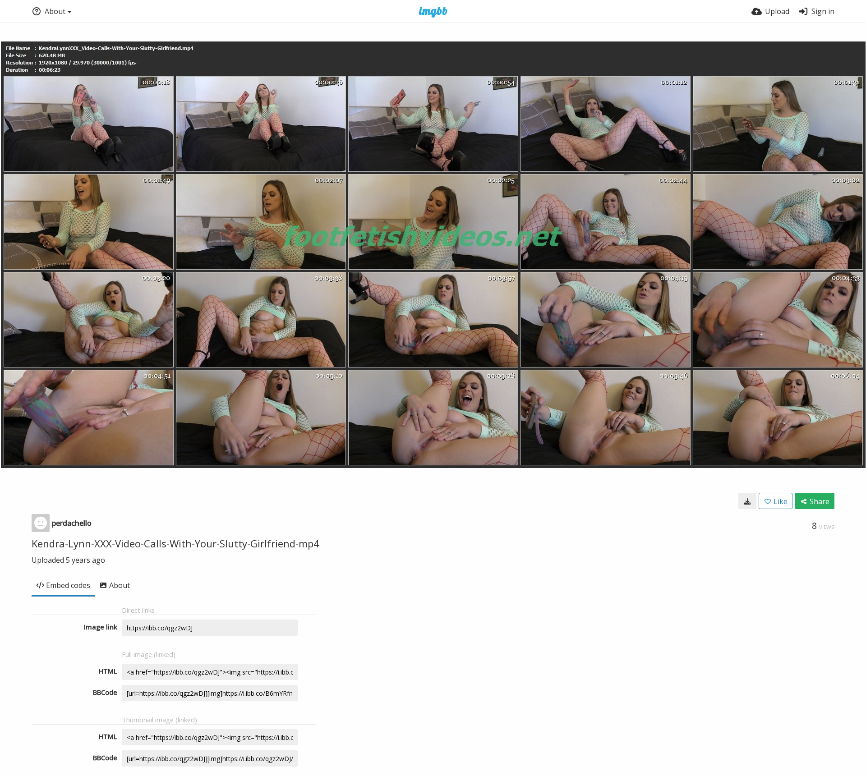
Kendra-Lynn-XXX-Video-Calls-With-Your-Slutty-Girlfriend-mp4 (175, 543)
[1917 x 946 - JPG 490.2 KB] (747, 501)
